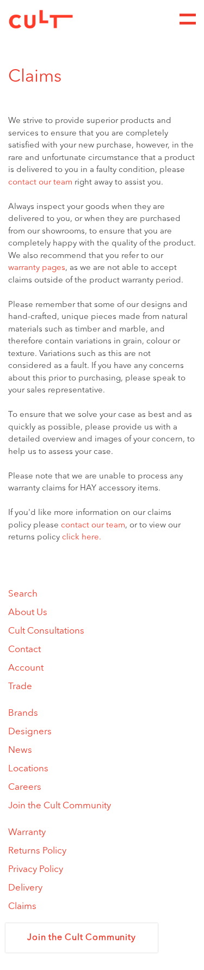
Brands (23, 713)
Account (26, 668)
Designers (30, 731)
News (20, 750)
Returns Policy (37, 851)
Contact (24, 649)
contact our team (40, 183)
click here (80, 537)
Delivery (25, 888)
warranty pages (36, 268)
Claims (22, 906)
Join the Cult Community (59, 806)
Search (23, 594)
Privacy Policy (35, 869)
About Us (27, 612)
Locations (28, 768)
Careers (24, 787)
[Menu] (188, 19)
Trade (20, 686)
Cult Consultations (46, 631)
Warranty (27, 832)
